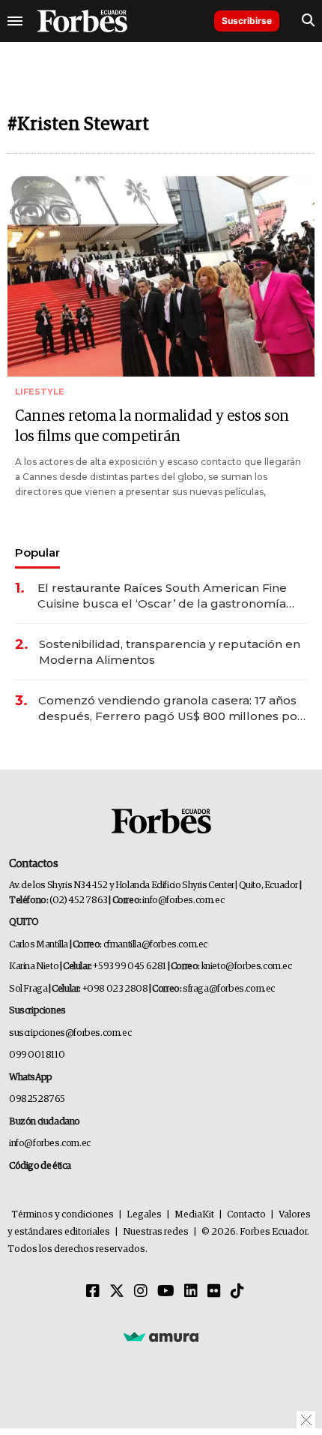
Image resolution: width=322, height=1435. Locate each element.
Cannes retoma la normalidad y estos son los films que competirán (152, 426)
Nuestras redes (156, 1232)
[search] (308, 21)
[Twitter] (116, 1291)
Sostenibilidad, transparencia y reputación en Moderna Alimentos (169, 652)
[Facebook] (93, 1291)
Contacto (246, 1215)
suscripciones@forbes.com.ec (70, 1033)
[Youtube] (165, 1291)
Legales (144, 1215)
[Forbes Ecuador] (82, 21)
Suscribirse (247, 20)
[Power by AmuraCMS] (161, 1336)
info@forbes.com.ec (183, 900)
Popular (37, 552)
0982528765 (37, 1099)
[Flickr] (214, 1291)
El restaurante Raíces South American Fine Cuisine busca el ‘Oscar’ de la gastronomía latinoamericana (162, 596)
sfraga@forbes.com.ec (229, 989)
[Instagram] (141, 1291)
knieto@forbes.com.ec (246, 966)
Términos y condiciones (62, 1215)
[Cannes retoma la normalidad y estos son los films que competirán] (161, 276)
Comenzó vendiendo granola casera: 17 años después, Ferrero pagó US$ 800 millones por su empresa (170, 708)
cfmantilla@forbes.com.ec (155, 945)
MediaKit (194, 1215)
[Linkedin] (191, 1291)
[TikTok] (237, 1291)
